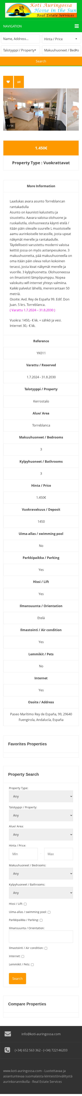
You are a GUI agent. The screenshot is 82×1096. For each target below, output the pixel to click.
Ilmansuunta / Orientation (27, 928)
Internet (14, 956)
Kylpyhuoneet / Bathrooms (27, 884)
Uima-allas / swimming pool (28, 912)
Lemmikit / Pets (19, 964)
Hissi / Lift (16, 904)
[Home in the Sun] (41, 10)
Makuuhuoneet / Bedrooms (27, 865)
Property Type (18, 788)
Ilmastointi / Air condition (26, 948)
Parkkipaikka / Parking (24, 920)
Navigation (12, 26)
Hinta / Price (17, 845)
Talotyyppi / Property (23, 807)
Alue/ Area (16, 826)
